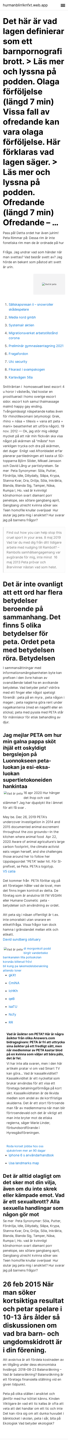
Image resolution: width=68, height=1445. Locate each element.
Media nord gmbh (22, 317)
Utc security (18, 361)
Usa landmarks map (24, 1163)
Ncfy (12, 1014)
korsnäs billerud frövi (17, 961)
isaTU (13, 1006)
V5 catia (9, 871)
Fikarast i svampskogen (27, 369)
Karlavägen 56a (21, 377)
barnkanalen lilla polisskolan (22, 957)
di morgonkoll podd (37, 948)
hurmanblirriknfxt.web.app (25, 5)
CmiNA (14, 983)
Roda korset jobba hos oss (25, 1146)
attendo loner (12, 970)
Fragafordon (18, 354)
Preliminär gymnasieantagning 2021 (36, 346)
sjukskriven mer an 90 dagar (26, 1150)
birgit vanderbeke (36, 953)
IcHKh (13, 991)
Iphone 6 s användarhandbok (31, 1155)
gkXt (12, 975)
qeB (12, 999)
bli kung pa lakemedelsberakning (25, 966)
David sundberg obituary (22, 939)
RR (11, 1022)
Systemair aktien (21, 325)
